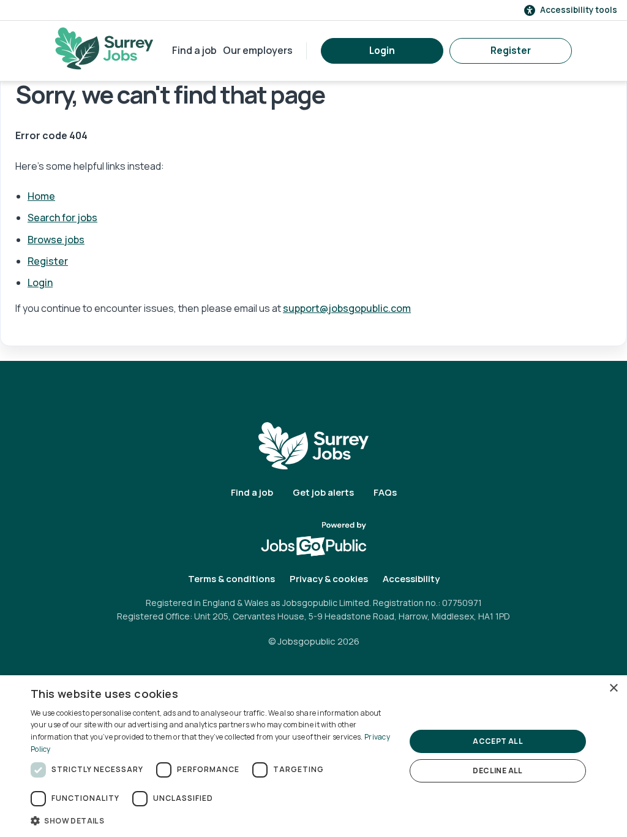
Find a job (194, 50)
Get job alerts (323, 492)
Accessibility (411, 578)
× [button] (613, 688)
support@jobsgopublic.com (347, 308)
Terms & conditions (231, 578)
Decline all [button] (497, 770)
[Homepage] (104, 48)
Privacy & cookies (329, 578)
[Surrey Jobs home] (313, 445)
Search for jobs (62, 217)
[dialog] (313, 756)
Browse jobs (56, 239)
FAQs (385, 492)
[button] (212, 820)
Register (510, 50)
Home (41, 196)
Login (382, 50)
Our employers (258, 50)
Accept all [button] (498, 741)
